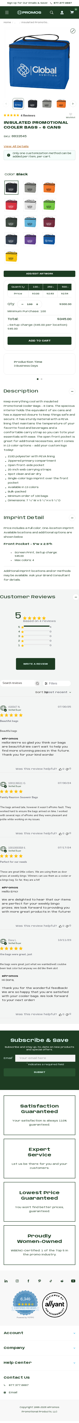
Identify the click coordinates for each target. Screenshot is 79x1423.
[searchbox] (17, 683)
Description (21, 391)
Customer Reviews (27, 597)
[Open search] (52, 12)
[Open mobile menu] (7, 12)
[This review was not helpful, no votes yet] (67, 769)
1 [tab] (38, 379)
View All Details (16, 146)
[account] (62, 12)
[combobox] (53, 692)
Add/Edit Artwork (39, 274)
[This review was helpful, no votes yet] (60, 769)
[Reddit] (62, 1281)
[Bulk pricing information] (22, 287)
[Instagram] (17, 1281)
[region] (19, 115)
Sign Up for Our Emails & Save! (27, 3)
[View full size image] (72, 30)
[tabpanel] (39, 364)
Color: (16, 174)
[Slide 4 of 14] (61, 103)
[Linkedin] (6, 1281)
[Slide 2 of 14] (32, 103)
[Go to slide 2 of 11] (73, 104)
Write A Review (35, 664)
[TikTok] (51, 1281)
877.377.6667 (63, 3)
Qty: (11, 304)
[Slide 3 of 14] (47, 103)
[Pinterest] (39, 1281)
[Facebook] (28, 1281)
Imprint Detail (24, 518)
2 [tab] (41, 379)
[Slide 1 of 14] (18, 103)
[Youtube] (73, 1281)
